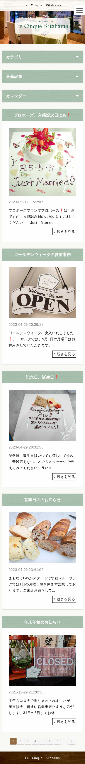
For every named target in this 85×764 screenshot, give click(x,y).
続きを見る (66, 231)
